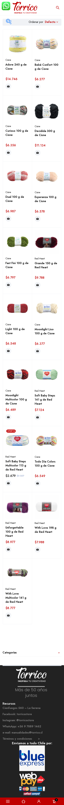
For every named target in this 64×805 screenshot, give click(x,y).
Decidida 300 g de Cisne (45, 133)
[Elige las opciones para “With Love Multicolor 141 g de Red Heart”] (8, 615)
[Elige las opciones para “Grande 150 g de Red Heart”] (37, 285)
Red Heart (40, 258)
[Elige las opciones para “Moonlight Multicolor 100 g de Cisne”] (8, 417)
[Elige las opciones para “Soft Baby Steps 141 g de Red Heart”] (37, 417)
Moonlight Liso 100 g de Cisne (45, 331)
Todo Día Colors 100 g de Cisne (45, 464)
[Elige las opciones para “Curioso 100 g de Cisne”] (8, 152)
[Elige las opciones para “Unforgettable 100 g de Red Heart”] (8, 549)
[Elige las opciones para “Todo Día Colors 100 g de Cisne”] (37, 483)
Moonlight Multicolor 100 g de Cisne (16, 399)
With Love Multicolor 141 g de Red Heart (15, 598)
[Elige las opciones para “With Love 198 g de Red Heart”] (37, 549)
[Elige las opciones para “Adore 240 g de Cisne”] (8, 86)
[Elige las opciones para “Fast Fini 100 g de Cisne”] (8, 285)
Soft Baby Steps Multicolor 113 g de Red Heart (15, 465)
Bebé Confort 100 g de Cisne (46, 67)
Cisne (8, 60)
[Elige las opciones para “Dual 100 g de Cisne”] (8, 219)
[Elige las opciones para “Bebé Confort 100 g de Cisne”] (37, 86)
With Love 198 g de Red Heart (45, 530)
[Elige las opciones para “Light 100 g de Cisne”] (8, 351)
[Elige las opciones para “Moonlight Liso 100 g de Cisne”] (37, 351)
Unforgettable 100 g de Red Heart (14, 532)
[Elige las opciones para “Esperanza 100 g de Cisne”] (37, 219)
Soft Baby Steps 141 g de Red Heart (45, 400)
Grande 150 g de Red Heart (46, 265)
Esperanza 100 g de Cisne (45, 199)
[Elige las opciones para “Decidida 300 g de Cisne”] (37, 153)
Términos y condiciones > (21, 739)
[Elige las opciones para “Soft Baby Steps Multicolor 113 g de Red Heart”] (8, 483)
